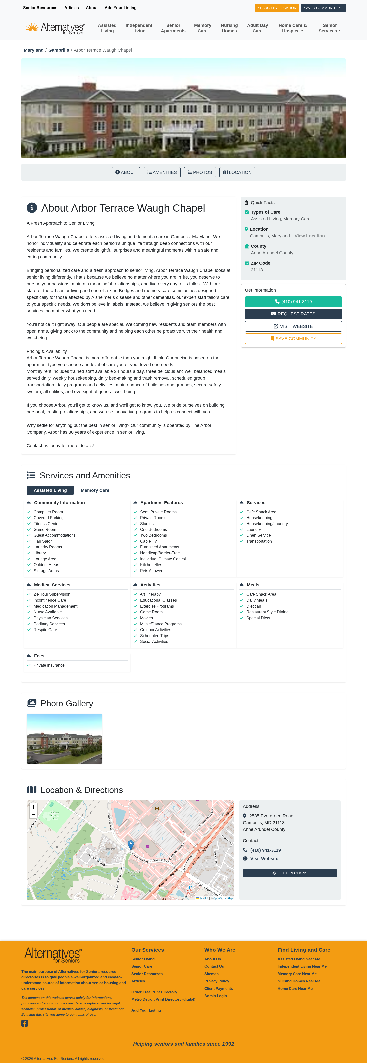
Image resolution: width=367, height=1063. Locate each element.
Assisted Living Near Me (299, 959)
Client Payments (218, 988)
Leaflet (203, 898)
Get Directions (292, 873)
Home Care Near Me (295, 988)
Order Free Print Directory (154, 992)
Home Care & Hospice (293, 28)
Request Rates (296, 313)
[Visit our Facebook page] (25, 1023)
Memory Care (202, 28)
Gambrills (58, 50)
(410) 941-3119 (296, 301)
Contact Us (214, 966)
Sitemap (211, 974)
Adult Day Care (257, 28)
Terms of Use (85, 1014)
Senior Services (328, 28)
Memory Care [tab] (95, 490)
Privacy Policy (216, 981)
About (92, 8)
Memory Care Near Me (297, 974)
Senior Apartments (173, 28)
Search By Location (277, 8)
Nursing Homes (229, 28)
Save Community (296, 338)
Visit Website (296, 326)
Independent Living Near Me (302, 966)
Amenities (165, 172)
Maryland (34, 50)
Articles (71, 8)
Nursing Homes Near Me (299, 981)
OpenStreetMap (223, 898)
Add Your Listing (121, 8)
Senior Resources (40, 8)
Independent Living (139, 28)
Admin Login (215, 996)
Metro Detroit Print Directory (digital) (163, 999)
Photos (202, 172)
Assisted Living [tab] (50, 490)
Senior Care (141, 966)
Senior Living (143, 959)
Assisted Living (107, 28)
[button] (131, 845)
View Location (310, 235)
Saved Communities (322, 8)
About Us (212, 959)
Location (240, 172)
